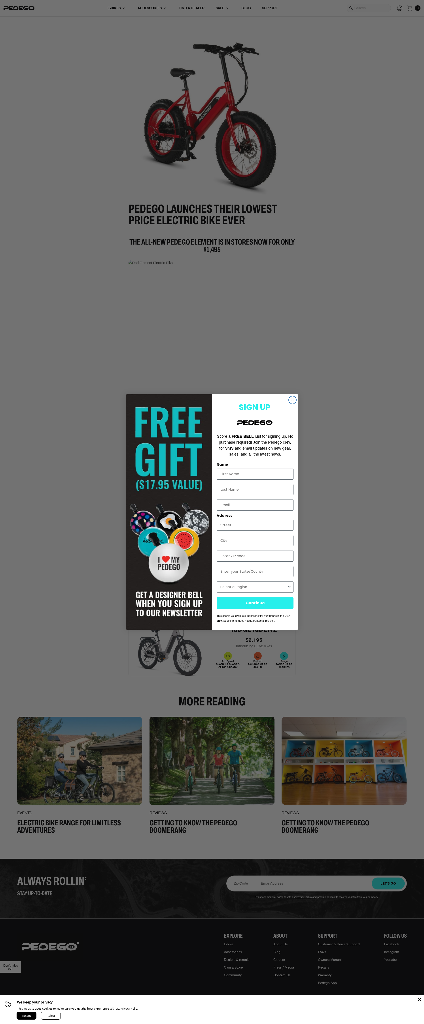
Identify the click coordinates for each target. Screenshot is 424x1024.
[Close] (419, 999)
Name (222, 464)
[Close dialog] (292, 400)
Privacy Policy (129, 1009)
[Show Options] (289, 587)
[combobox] (253, 587)
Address (224, 515)
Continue (255, 603)
